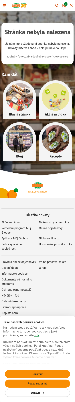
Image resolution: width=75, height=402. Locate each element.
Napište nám (9, 313)
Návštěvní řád (10, 295)
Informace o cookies (14, 273)
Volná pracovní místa (52, 262)
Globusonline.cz (49, 238)
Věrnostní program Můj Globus (16, 230)
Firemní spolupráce (13, 307)
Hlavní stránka (19, 114)
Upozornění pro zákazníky (55, 244)
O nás (42, 268)
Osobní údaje (9, 268)
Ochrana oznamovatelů (16, 289)
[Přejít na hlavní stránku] (16, 5)
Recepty (56, 156)
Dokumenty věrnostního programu (16, 282)
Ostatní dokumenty (13, 301)
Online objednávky (51, 228)
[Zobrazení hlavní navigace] (4, 5)
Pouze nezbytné (37, 383)
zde (37, 335)
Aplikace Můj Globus (14, 238)
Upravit (35, 393)
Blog (19, 156)
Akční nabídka (55, 114)
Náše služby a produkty (54, 222)
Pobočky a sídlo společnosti (11, 246)
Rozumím (38, 374)
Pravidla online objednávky (18, 262)
